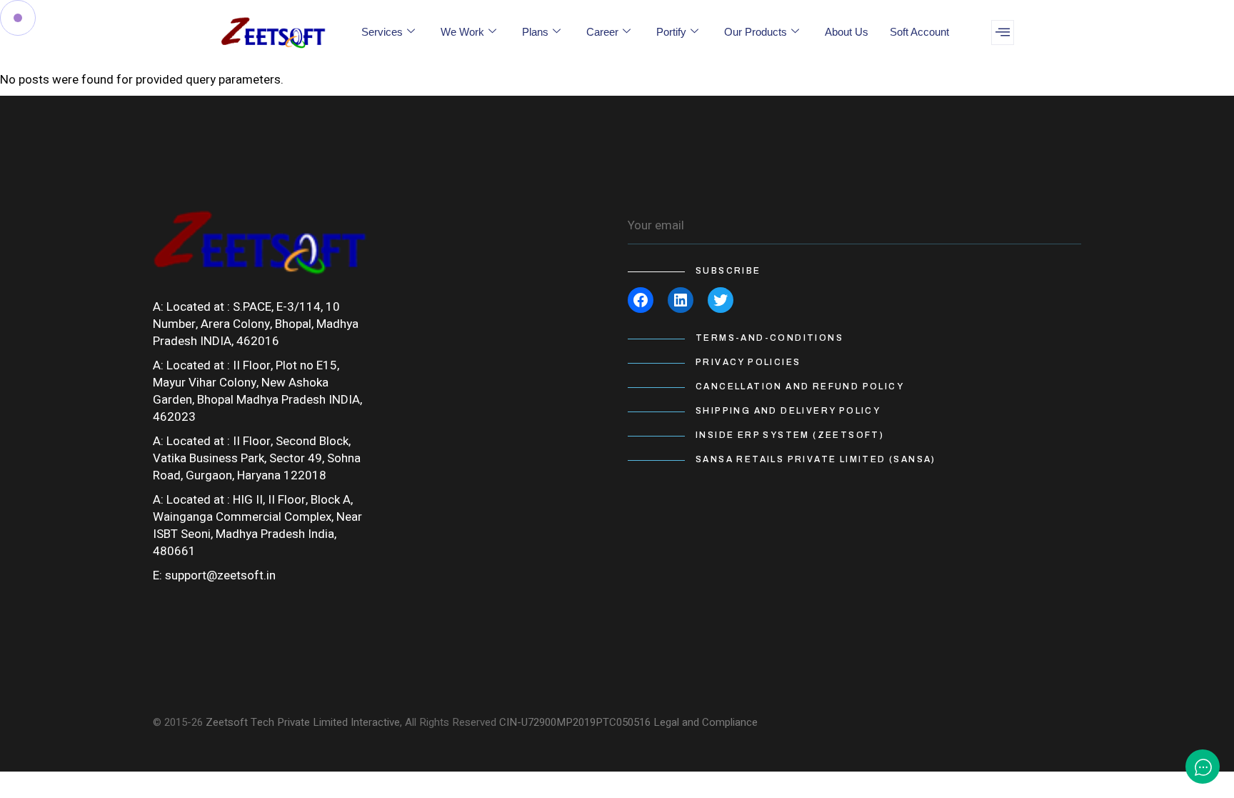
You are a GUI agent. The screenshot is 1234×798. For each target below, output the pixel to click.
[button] (1002, 32)
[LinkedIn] (680, 300)
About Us (846, 32)
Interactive (375, 722)
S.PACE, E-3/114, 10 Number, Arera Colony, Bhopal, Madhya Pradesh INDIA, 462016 (255, 324)
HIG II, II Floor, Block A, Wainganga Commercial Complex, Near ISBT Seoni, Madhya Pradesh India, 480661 (257, 525)
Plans (535, 32)
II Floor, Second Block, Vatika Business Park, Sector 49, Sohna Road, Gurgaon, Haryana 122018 (257, 458)
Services (382, 32)
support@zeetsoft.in (220, 575)
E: (157, 575)
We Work (462, 32)
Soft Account (919, 32)
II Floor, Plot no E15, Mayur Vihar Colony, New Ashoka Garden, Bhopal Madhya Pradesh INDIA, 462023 (257, 391)
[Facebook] (640, 300)
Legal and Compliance (705, 722)
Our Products (755, 32)
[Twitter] (720, 300)
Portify (671, 32)
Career (602, 32)
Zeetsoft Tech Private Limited (277, 722)
